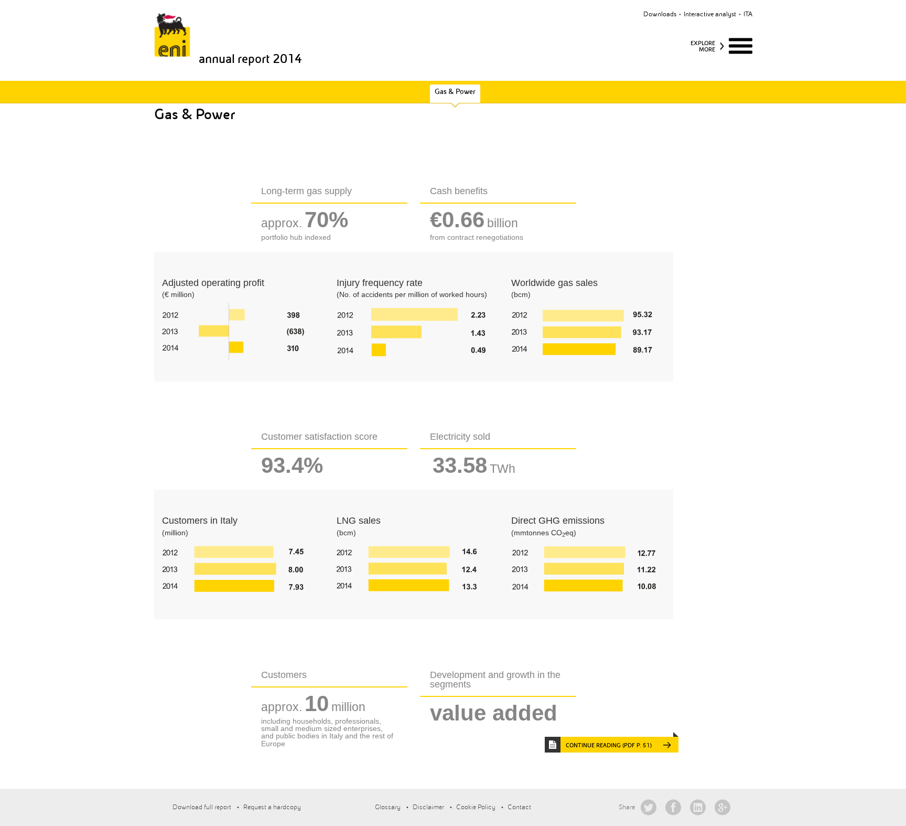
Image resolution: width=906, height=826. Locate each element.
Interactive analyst (710, 14)
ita (747, 14)
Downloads (659, 14)
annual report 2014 (250, 58)
